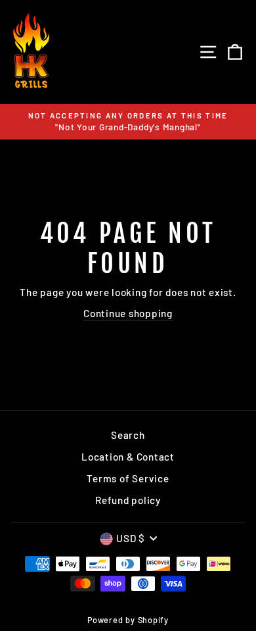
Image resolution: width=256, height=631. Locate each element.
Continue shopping (128, 313)
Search (128, 435)
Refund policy (128, 500)
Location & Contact (128, 457)
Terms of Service (128, 478)
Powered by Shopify (128, 620)
